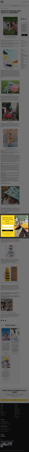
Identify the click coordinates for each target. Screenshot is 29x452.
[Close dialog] (27, 216)
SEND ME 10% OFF (7, 230)
